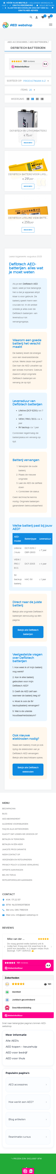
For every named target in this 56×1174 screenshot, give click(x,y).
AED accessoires (17, 42)
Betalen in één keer (12, 844)
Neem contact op (11, 854)
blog (4, 814)
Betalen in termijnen (13, 839)
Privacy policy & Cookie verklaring (20, 865)
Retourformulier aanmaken (17, 880)
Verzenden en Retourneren (17, 860)
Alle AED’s (12, 1040)
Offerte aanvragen (12, 870)
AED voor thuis (15, 1058)
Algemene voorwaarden (15, 824)
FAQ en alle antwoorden (15, 829)
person (36, 17)
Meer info (28, 143)
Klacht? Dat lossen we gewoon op (20, 834)
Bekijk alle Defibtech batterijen (28, 632)
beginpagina (9, 808)
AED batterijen (38, 42)
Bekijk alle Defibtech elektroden (28, 769)
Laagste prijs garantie (14, 849)
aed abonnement (11, 819)
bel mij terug (9, 875)
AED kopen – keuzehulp (21, 1046)
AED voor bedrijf (16, 1052)
